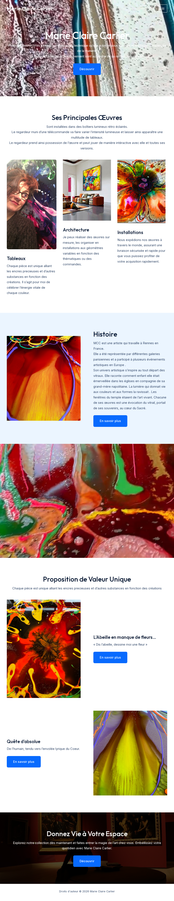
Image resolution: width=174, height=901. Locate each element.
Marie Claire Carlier (30, 8)
